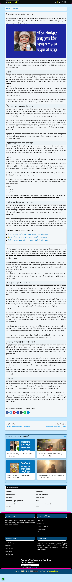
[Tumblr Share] (21, 412)
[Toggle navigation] (65, 2)
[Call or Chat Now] (3, 579)
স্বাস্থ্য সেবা (8, 546)
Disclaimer (40, 532)
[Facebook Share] (7, 412)
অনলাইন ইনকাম (10, 543)
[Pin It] (14, 412)
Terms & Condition (43, 526)
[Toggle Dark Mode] (59, 2)
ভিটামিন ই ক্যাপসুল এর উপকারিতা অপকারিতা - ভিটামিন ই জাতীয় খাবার (28, 240)
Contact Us (40, 524)
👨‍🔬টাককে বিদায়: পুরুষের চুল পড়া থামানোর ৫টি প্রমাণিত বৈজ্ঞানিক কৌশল (28, 237)
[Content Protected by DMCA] (34, 571)
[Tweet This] (10, 412)
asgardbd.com (53, 571)
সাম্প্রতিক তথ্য (9, 549)
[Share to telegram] (28, 412)
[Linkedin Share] (17, 412)
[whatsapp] (55, 2)
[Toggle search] (62, 2)
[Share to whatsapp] (24, 412)
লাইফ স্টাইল (9, 552)
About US (40, 521)
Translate (34, 567)
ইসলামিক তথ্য (9, 554)
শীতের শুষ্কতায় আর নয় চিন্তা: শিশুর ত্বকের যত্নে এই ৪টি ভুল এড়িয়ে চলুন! (28, 234)
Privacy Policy (41, 529)
